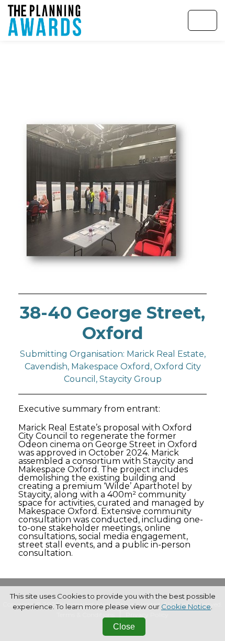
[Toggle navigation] (202, 20)
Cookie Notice (186, 606)
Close (124, 626)
